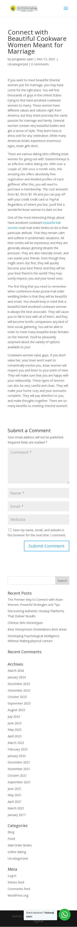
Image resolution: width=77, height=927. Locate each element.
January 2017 (17, 815)
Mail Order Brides (20, 845)
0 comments (40, 64)
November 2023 (19, 690)
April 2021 (14, 802)
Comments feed (19, 889)
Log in (12, 876)
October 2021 (17, 775)
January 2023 (17, 756)
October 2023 (17, 697)
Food (11, 839)
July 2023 (14, 717)
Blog (11, 832)
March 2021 (16, 808)
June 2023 (14, 723)
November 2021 (19, 769)
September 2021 (19, 782)
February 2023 (18, 749)
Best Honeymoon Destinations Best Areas (37, 629)
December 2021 (19, 762)
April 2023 (14, 736)
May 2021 (14, 795)
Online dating (17, 852)
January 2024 (17, 677)
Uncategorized (18, 64)
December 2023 (19, 684)
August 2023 (16, 710)
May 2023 (14, 729)
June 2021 (14, 789)
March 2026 (16, 671)
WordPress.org (18, 895)
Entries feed (16, 882)
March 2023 (16, 743)
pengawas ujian (22, 59)
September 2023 (19, 703)
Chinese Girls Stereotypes (25, 623)
